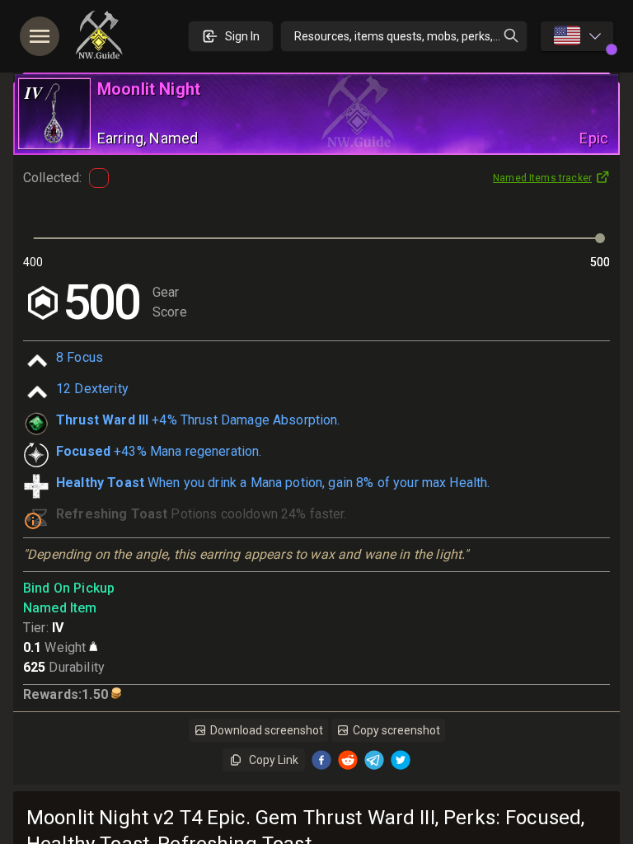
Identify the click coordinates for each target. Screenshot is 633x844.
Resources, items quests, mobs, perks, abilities (411, 36)
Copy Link (273, 760)
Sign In (242, 36)
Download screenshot (266, 730)
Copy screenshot (396, 730)
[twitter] (400, 759)
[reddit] (348, 759)
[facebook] (321, 759)
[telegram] (374, 759)
